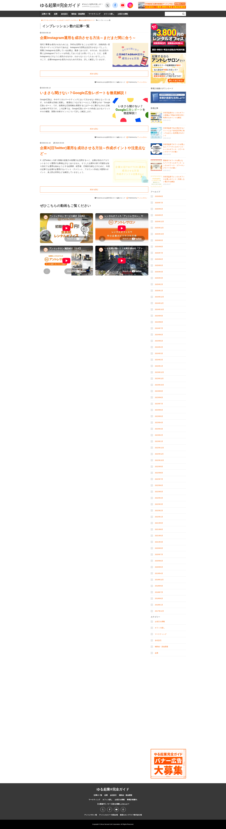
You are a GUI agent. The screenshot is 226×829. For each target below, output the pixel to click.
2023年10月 (159, 385)
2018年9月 (159, 586)
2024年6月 (159, 335)
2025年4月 (159, 272)
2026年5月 (159, 215)
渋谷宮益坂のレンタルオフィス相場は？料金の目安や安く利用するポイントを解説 (174, 115)
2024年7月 (159, 328)
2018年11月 (159, 580)
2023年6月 (159, 410)
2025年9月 (159, 240)
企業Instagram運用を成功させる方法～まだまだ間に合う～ (88, 38)
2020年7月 (159, 554)
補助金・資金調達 (78, 14)
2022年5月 (159, 492)
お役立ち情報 (123, 14)
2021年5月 (159, 536)
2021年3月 (159, 542)
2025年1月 (159, 291)
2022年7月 (159, 479)
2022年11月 (159, 454)
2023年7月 (159, 404)
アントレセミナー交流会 (107, 815)
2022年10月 (159, 460)
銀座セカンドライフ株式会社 (130, 815)
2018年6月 (159, 598)
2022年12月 (159, 448)
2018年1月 (159, 605)
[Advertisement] (168, 672)
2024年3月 (159, 353)
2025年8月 (159, 246)
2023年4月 (159, 422)
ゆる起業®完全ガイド (60, 5)
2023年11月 (159, 378)
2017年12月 (159, 611)
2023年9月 (159, 391)
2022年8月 (159, 473)
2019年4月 (159, 573)
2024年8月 (159, 322)
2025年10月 (159, 234)
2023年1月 (159, 441)
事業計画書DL (132, 800)
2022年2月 (159, 510)
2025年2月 (159, 284)
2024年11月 (159, 303)
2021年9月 (159, 523)
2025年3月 (159, 278)
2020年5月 (159, 567)
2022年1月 (159, 517)
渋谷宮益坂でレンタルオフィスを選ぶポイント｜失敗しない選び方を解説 (174, 179)
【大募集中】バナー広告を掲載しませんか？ (113, 804)
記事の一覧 (46, 14)
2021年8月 (159, 529)
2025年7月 (159, 253)
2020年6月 (159, 561)
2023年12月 (159, 372)
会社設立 (64, 14)
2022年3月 (159, 504)
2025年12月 (159, 221)
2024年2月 (159, 360)
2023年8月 (159, 397)
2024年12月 (159, 297)
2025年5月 (159, 265)
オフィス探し (109, 14)
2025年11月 (159, 228)
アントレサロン (95, 6)
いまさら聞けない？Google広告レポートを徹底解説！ (83, 93)
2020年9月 (159, 548)
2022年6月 (159, 485)
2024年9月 (159, 316)
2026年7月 (159, 203)
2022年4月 (159, 498)
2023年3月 (159, 429)
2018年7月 (159, 592)
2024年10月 (159, 309)
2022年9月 (159, 466)
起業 (55, 14)
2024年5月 (159, 341)
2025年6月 (159, 259)
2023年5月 (159, 416)
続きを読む (94, 74)
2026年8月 (159, 196)
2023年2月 (159, 435)
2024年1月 (159, 366)
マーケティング (94, 14)
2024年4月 (159, 347)
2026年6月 (159, 209)
